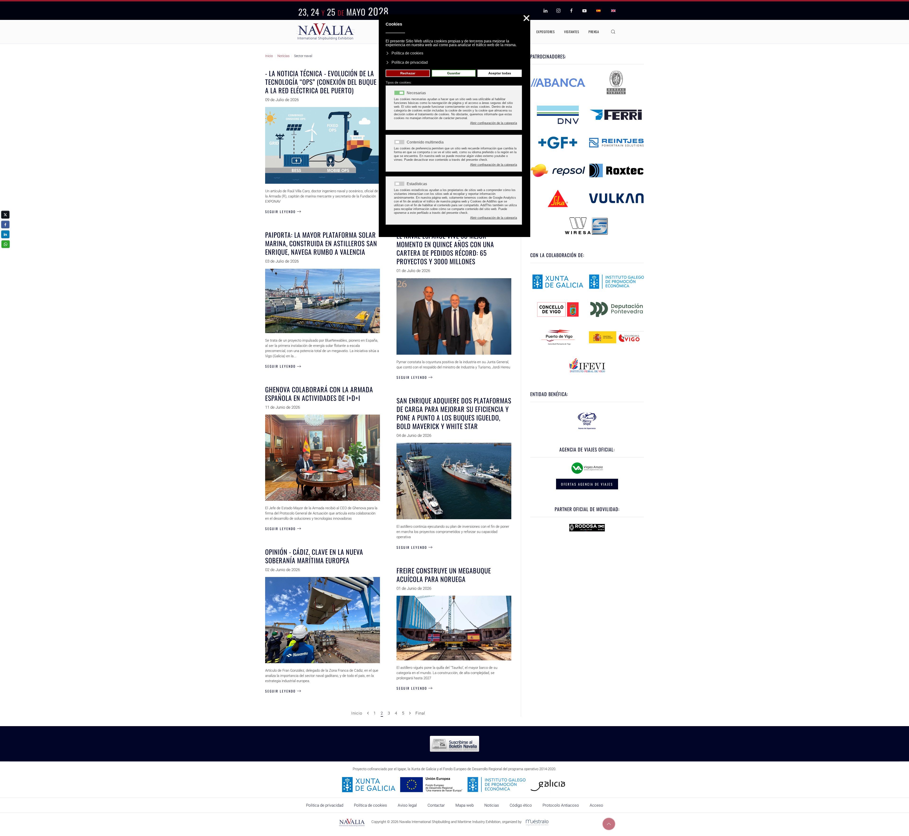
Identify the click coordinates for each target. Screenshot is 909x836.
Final (420, 713)
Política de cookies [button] (407, 53)
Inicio (356, 713)
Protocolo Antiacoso (561, 805)
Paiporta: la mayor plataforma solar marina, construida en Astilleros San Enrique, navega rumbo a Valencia (321, 243)
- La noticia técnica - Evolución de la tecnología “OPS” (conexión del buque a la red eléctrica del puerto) (321, 81)
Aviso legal (407, 805)
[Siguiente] (410, 713)
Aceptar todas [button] (499, 73)
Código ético (521, 805)
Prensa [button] (593, 31)
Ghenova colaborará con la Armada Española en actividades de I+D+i (319, 393)
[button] (613, 32)
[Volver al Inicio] (325, 32)
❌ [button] (526, 18)
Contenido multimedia (425, 142)
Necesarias (416, 93)
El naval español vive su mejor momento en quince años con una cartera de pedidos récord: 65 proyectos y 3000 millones (445, 248)
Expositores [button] (545, 31)
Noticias (491, 805)
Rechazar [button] (407, 73)
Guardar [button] (453, 73)
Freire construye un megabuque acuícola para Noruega (444, 575)
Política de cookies (370, 805)
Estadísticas (417, 184)
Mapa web (464, 805)
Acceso (596, 805)
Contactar (436, 805)
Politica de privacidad (324, 805)
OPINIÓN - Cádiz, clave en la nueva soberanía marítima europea (314, 556)
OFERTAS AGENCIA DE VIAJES (587, 484)
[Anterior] (368, 713)
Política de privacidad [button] (410, 62)
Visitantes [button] (571, 31)
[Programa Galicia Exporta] (454, 784)
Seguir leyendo (280, 211)
